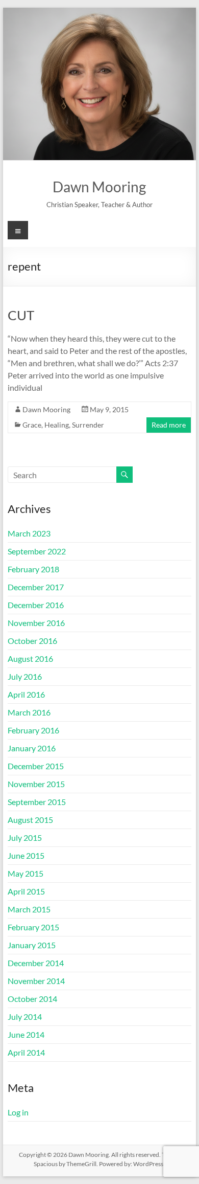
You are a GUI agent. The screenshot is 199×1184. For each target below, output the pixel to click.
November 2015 (36, 784)
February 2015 (33, 927)
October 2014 (32, 998)
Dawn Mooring (99, 186)
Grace (31, 424)
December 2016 (36, 605)
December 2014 (36, 963)
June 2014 (26, 1034)
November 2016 (36, 623)
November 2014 (36, 981)
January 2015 (32, 945)
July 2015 (25, 837)
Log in (18, 1112)
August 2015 (30, 819)
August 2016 (30, 658)
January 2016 (32, 748)
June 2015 (26, 855)
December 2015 (36, 766)
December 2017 (36, 587)
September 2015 (37, 802)
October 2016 (32, 640)
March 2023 (29, 533)
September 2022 (37, 551)
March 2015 (29, 909)
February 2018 (33, 569)
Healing (56, 424)
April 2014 (26, 1052)
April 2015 (26, 891)
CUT (21, 315)
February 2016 (33, 730)
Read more (169, 424)
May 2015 (25, 873)
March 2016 (29, 712)
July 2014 (25, 1016)
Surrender (88, 424)
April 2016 (26, 694)
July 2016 (25, 676)
